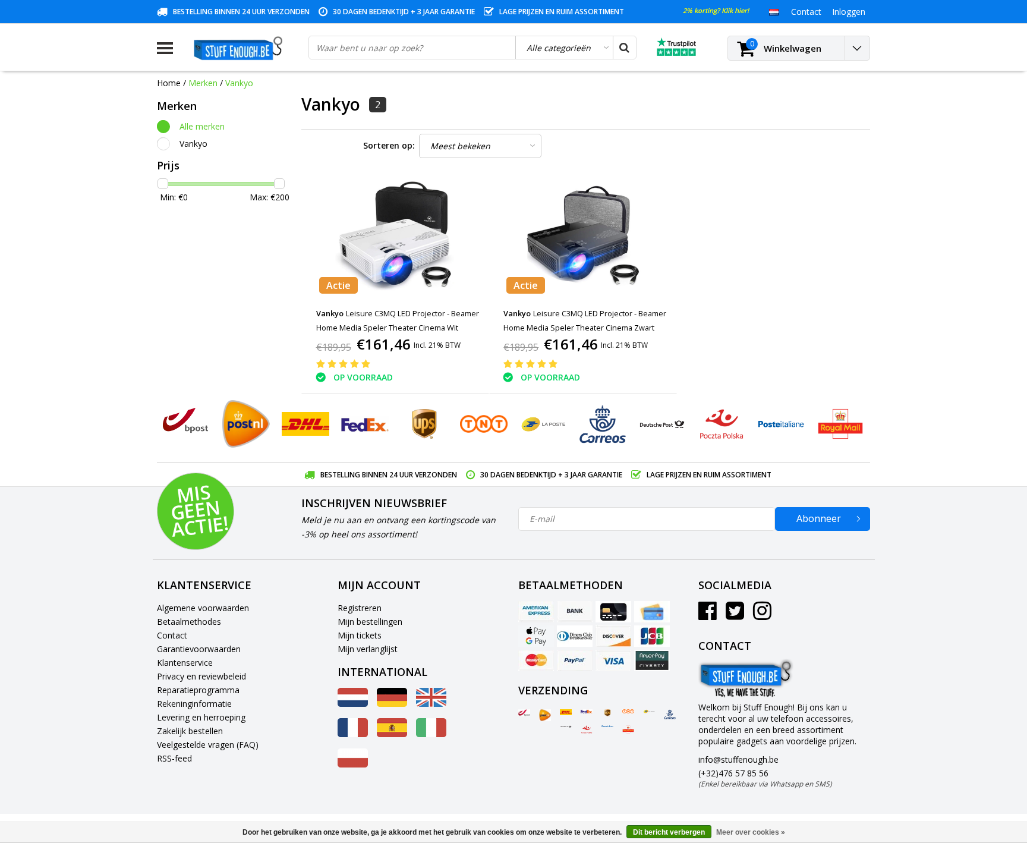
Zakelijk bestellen (190, 731)
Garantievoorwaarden (199, 649)
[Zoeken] (624, 47)
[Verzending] (524, 712)
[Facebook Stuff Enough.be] (707, 615)
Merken (203, 83)
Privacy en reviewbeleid (201, 676)
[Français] (353, 734)
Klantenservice (185, 662)
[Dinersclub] (575, 636)
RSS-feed (174, 758)
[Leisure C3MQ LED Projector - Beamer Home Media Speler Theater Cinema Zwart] (583, 237)
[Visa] (613, 660)
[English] (431, 703)
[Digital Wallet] (536, 636)
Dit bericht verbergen (669, 832)
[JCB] (652, 636)
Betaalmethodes (189, 621)
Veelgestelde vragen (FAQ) (208, 744)
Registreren (360, 608)
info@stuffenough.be (738, 759)
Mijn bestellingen (370, 621)
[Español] (392, 734)
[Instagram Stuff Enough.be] (762, 615)
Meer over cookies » (750, 832)
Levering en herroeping (201, 717)
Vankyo (239, 83)
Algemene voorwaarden (203, 608)
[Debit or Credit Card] (652, 611)
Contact (172, 635)
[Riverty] (652, 660)
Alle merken (202, 126)
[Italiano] (431, 734)
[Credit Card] (613, 611)
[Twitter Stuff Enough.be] (735, 615)
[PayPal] (575, 660)
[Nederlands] (773, 11)
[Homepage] (241, 48)
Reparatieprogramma (198, 690)
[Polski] (353, 764)
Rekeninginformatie (194, 703)
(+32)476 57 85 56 (765, 778)
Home (169, 83)
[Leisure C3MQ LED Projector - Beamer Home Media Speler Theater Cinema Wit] (395, 237)
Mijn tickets (360, 635)
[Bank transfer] (575, 611)
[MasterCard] (536, 660)
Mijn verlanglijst (368, 649)
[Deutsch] (392, 703)
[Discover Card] (613, 636)
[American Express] (536, 611)
